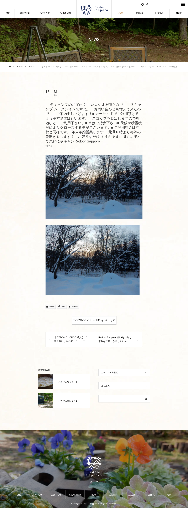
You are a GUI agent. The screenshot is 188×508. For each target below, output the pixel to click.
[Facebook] (147, 4)
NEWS (49, 146)
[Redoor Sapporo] (94, 9)
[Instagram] (142, 4)
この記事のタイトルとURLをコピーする (94, 320)
